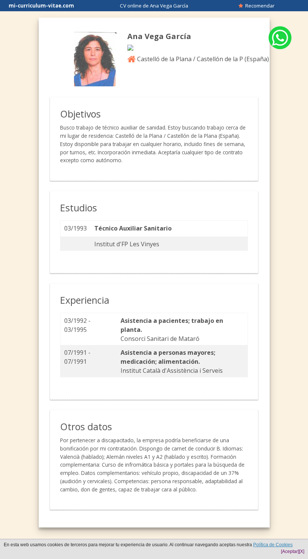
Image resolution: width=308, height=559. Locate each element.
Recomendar (259, 5)
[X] (301, 551)
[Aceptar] (290, 551)
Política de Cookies (273, 544)
